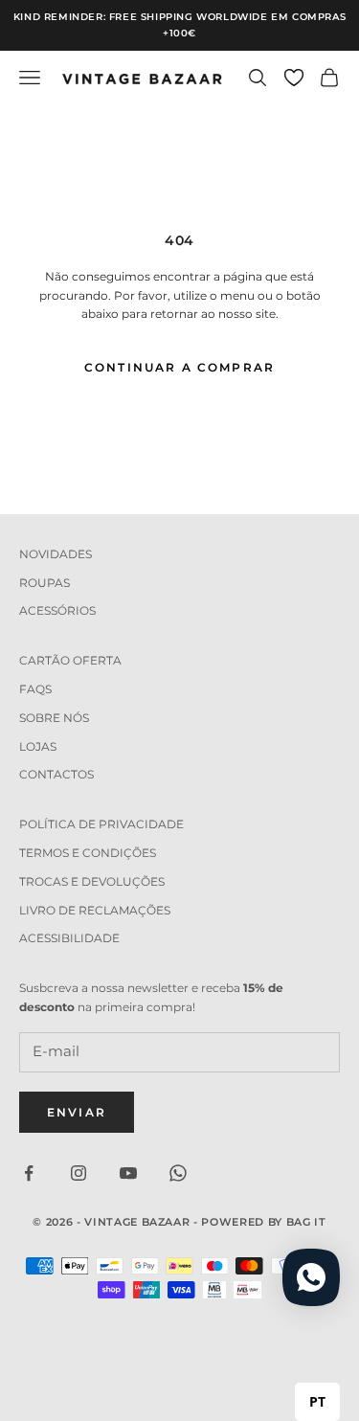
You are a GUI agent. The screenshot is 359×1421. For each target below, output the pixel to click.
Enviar (76, 1112)
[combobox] (317, 1402)
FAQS (35, 689)
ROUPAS (44, 582)
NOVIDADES (55, 554)
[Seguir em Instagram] (78, 1173)
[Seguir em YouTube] (128, 1173)
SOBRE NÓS (54, 717)
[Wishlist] (293, 77)
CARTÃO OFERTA (70, 660)
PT (317, 1401)
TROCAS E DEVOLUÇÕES (92, 881)
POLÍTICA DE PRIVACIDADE (101, 824)
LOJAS (37, 746)
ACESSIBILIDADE (69, 938)
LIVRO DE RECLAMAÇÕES (94, 910)
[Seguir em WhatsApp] (178, 1173)
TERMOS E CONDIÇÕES (87, 853)
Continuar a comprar (179, 367)
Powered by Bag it (263, 1222)
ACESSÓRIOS (57, 610)
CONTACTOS (56, 774)
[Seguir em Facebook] (28, 1173)
